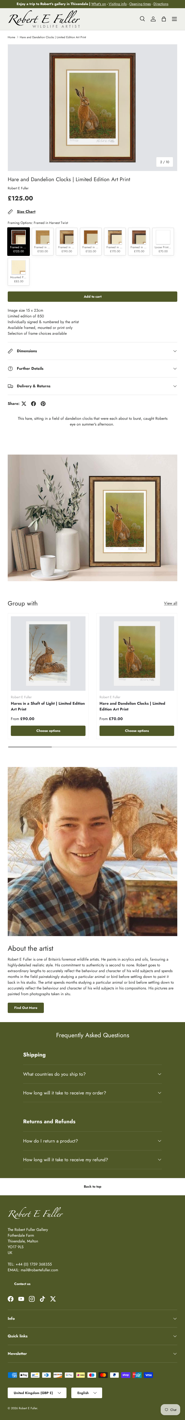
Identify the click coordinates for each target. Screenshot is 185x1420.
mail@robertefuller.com (39, 1270)
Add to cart (92, 296)
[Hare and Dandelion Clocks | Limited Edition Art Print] (136, 653)
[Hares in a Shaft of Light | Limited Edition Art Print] (48, 653)
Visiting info (118, 3)
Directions (160, 3)
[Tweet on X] (24, 403)
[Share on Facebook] (33, 403)
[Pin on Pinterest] (43, 403)
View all (170, 603)
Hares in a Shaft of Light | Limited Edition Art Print (48, 706)
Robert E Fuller (18, 188)
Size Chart (26, 211)
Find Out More (25, 1007)
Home (11, 37)
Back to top (92, 1186)
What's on (98, 3)
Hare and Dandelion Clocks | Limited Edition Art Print (53, 37)
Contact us (22, 1283)
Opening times (140, 3)
